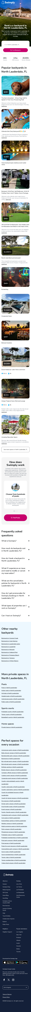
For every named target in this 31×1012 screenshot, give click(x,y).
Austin (18, 943)
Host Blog (5, 898)
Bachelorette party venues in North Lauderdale (15, 756)
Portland (18, 937)
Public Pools (6, 924)
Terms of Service (7, 994)
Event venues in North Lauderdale (11, 809)
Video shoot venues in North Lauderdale (13, 863)
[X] (8, 979)
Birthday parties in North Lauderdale (12, 767)
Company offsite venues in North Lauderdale (14, 773)
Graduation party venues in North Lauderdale (14, 815)
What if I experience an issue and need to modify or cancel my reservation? (13, 571)
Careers (5, 884)
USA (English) (7, 987)
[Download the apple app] (9, 962)
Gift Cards (5, 892)
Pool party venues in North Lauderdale (12, 840)
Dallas (18, 949)
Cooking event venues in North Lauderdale (14, 775)
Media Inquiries (6, 890)
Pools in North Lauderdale (9, 688)
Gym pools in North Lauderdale (10, 818)
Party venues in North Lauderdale (11, 829)
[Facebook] (4, 979)
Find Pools (16, 518)
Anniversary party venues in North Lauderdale (15, 750)
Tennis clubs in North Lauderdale (11, 857)
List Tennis (19, 887)
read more (4, 106)
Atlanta (18, 940)
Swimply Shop (6, 887)
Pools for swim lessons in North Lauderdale (14, 846)
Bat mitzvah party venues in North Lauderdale (15, 764)
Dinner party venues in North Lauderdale (13, 804)
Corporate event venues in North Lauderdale (14, 778)
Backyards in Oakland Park (9, 652)
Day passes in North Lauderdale (10, 801)
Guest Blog (6, 895)
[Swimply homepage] (15, 2)
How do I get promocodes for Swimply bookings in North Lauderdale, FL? (13, 595)
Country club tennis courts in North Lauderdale (15, 790)
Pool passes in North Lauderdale (11, 843)
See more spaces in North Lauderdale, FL (15, 449)
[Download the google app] (21, 962)
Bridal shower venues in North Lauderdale (14, 770)
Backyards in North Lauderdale (10, 759)
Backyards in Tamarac (8, 658)
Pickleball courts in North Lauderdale (12, 712)
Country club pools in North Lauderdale (13, 787)
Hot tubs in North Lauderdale (10, 693)
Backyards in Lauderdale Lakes (10, 644)
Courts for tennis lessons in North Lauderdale (14, 798)
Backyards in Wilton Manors (9, 661)
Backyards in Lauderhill (8, 647)
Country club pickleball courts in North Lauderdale (12, 782)
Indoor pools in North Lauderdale (11, 690)
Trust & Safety (6, 916)
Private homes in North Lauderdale (11, 727)
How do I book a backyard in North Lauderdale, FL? (13, 559)
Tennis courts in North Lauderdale (11, 714)
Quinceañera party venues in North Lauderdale (15, 849)
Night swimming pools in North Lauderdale (14, 826)
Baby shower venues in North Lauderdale (13, 753)
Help (4, 913)
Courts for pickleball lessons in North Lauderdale (12, 794)
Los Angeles (19, 932)
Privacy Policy (6, 997)
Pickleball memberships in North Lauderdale (14, 838)
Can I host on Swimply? (11, 615)
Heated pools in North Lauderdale (11, 696)
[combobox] (15, 44)
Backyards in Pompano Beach (10, 655)
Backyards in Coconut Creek (9, 638)
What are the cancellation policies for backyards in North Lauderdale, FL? (13, 583)
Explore (5, 921)
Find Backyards (16, 50)
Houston (18, 946)
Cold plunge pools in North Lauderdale (12, 699)
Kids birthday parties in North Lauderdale (13, 821)
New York (18, 935)
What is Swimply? (8, 541)
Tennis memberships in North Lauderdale (13, 860)
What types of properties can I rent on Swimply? (13, 606)
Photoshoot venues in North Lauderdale (13, 832)
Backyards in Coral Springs (9, 641)
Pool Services (6, 905)
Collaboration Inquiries (8, 919)
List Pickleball (20, 890)
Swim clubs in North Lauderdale (11, 852)
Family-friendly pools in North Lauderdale (13, 812)
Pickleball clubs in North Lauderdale (12, 835)
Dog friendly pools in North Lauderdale (13, 807)
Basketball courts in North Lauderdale (12, 717)
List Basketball (20, 892)
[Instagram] (13, 979)
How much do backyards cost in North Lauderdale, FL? (13, 549)
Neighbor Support (7, 932)
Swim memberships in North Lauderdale (13, 855)
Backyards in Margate (7, 650)
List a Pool (19, 884)
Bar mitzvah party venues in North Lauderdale (15, 761)
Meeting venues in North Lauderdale (12, 823)
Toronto (18, 951)
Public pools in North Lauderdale (11, 702)
